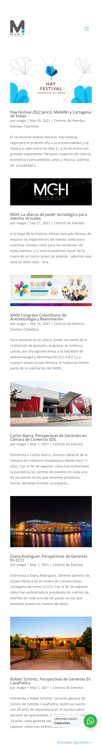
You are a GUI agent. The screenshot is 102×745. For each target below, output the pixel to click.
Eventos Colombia (24, 126)
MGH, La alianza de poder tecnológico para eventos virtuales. (48, 216)
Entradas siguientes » (75, 742)
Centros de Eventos (69, 120)
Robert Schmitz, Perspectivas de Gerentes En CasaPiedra (50, 680)
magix (21, 120)
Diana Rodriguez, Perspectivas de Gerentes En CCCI (49, 558)
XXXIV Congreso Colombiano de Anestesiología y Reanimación (38, 317)
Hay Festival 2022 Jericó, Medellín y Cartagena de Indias (50, 114)
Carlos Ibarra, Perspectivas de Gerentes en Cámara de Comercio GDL (48, 437)
